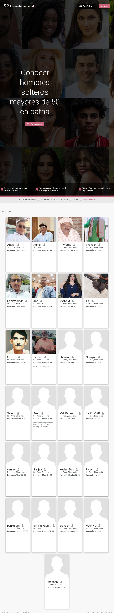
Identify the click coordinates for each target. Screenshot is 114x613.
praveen (65, 525)
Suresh (11, 357)
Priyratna (65, 244)
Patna (75, 200)
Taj (88, 301)
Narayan (91, 357)
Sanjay (37, 469)
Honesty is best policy (41, 367)
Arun (36, 413)
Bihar (66, 200)
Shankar (65, 357)
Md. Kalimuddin (68, 413)
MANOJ (65, 301)
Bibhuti (37, 357)
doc (35, 301)
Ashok (37, 244)
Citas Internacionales (27, 200)
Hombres (45, 200)
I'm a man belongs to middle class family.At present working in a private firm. (43, 425)
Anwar (11, 244)
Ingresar (104, 6)
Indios (56, 200)
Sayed (11, 413)
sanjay (11, 469)
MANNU (91, 525)
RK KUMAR (93, 413)
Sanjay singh (15, 301)
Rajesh (90, 469)
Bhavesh (91, 244)
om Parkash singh (42, 525)
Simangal (52, 582)
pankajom (13, 525)
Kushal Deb (67, 469)
